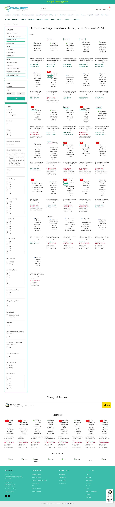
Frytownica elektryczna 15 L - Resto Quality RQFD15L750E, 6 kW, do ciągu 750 (102, 236)
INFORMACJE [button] (37, 470)
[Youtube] (9, 496)
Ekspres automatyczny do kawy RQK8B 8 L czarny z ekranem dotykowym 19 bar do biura (77, 437)
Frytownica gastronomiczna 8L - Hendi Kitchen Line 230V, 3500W (37, 59)
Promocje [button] (57, 414)
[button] (76, 19)
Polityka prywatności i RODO (39, 480)
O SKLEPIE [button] (90, 470)
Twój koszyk (62, 483)
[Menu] (112, 490)
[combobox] (37, 34)
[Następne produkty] (107, 428)
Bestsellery (89, 486)
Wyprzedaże (89, 480)
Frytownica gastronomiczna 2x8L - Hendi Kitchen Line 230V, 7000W (69, 92)
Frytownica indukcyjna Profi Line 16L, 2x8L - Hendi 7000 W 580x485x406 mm (102, 127)
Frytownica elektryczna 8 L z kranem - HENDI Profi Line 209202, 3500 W (53, 127)
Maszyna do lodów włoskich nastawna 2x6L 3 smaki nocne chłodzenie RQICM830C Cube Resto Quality (50, 437)
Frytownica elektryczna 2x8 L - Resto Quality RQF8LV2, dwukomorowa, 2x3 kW (70, 163)
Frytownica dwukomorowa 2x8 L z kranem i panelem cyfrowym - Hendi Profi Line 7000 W (37, 163)
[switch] (109, 501)
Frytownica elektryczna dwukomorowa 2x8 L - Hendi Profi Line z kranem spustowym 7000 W (37, 92)
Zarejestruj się (62, 477)
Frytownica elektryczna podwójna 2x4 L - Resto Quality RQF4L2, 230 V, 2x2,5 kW (52, 92)
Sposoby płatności (36, 488)
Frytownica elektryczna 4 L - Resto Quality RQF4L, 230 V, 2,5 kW (37, 127)
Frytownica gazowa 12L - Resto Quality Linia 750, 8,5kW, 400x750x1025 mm (85, 200)
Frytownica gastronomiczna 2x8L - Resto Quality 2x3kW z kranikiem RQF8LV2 (54, 236)
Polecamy (88, 483)
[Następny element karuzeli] (110, 460)
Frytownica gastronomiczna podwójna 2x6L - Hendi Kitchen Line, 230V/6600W (101, 59)
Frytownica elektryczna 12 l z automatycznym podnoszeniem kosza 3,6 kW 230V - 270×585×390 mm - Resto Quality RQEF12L (54, 163)
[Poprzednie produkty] (8, 428)
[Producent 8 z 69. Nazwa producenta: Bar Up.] (37, 460)
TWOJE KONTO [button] (64, 470)
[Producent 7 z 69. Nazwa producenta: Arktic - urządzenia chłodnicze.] (24, 460)
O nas (87, 474)
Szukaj (16, 98)
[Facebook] (6, 496)
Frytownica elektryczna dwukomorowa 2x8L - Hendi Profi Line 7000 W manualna (53, 200)
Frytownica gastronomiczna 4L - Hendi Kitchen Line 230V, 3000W (54, 59)
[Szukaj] (24, 86)
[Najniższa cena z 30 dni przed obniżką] (60, 100)
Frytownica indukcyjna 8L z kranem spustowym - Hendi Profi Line (69, 127)
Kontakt (88, 494)
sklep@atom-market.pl (10, 488)
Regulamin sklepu (36, 474)
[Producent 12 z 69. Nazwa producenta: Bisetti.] (90, 460)
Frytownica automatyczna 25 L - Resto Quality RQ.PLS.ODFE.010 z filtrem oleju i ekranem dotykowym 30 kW (70, 236)
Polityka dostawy (36, 477)
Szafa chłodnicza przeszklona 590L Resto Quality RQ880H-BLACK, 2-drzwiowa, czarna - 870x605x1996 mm (104, 437)
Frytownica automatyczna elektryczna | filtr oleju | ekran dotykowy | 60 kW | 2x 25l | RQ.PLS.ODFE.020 (86, 236)
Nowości (88, 497)
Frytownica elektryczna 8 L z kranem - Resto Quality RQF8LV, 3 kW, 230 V (102, 163)
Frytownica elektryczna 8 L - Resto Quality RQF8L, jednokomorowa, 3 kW (85, 163)
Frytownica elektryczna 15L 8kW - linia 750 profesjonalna (37, 273)
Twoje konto (62, 480)
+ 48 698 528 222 (9, 491)
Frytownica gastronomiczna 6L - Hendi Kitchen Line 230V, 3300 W (70, 59)
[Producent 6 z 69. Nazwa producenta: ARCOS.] (11, 460)
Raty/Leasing (35, 483)
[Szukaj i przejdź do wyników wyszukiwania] (75, 8)
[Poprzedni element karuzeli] (5, 460)
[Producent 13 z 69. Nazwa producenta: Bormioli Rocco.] (103, 460)
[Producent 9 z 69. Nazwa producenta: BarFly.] (51, 460)
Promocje (88, 477)
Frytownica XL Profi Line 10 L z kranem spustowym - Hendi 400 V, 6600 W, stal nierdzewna (36, 236)
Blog (87, 488)
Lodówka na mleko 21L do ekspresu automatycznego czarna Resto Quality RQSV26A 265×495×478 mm (37, 437)
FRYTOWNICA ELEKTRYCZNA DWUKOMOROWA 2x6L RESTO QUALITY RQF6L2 (37, 200)
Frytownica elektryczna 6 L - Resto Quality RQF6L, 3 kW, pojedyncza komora (86, 127)
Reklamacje (35, 486)
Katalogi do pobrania (91, 491)
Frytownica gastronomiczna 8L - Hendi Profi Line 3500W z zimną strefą (86, 59)
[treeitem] (16, 33)
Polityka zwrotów (36, 491)
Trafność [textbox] (31, 34)
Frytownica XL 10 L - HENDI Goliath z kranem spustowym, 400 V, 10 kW (86, 92)
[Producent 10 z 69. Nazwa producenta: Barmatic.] (64, 460)
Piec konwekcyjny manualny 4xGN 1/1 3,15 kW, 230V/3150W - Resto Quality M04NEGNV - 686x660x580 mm (91, 437)
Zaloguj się (62, 474)
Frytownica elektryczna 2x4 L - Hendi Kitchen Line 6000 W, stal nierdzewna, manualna (102, 92)
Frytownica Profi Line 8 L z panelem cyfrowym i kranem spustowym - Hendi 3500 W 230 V (102, 200)
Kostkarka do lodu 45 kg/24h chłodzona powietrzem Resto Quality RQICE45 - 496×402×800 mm (9, 437)
